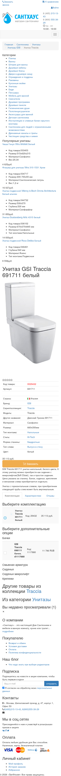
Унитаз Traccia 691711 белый (19, 515)
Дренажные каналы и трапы (23, 133)
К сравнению (52, 1)
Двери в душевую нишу (20, 73)
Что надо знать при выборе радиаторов (29, 664)
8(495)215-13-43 (12, 709)
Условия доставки (18, 646)
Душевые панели (17, 104)
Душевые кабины (17, 67)
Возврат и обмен (17, 643)
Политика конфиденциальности (25, 652)
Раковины (14, 80)
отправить (51, 683)
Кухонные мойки (17, 83)
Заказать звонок (7, 3)
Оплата (12, 649)
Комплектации (12, 495)
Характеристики (33, 495)
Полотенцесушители (19, 111)
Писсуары (14, 92)
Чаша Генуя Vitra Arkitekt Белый (18, 144)
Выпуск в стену (35, 446)
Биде (11, 89)
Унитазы (13, 86)
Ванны (12, 61)
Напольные (33, 432)
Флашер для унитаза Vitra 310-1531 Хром (23, 167)
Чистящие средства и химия (23, 136)
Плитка (12, 58)
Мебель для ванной (19, 95)
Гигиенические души (19, 108)
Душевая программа (19, 101)
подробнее (8, 631)
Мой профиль (16, 763)
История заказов (17, 766)
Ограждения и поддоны (21, 76)
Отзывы (50, 495)
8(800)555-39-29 (30, 709)
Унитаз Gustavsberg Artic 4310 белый (21, 217)
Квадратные (33, 441)
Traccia (31, 408)
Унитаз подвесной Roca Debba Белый (21, 240)
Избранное (14, 769)
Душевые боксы (17, 70)
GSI (29, 403)
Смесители (14, 98)
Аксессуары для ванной (21, 114)
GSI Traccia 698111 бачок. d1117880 (19, 550)
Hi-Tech (31, 437)
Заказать (32, 464)
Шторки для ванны (18, 64)
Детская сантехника (19, 117)
